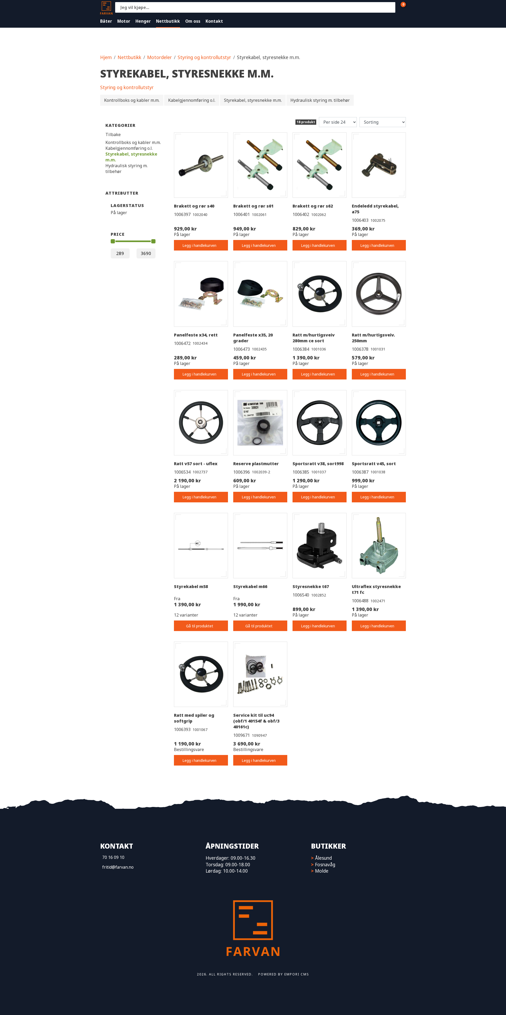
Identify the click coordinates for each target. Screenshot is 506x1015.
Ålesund (323, 858)
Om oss (192, 21)
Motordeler (159, 57)
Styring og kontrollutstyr (204, 57)
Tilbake (113, 134)
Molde (321, 871)
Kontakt (214, 21)
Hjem (106, 57)
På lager (119, 212)
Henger (143, 21)
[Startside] (106, 7)
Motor (123, 21)
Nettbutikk (168, 21)
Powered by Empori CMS (283, 974)
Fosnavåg (325, 864)
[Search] (390, 7)
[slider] (112, 241)
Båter (106, 21)
